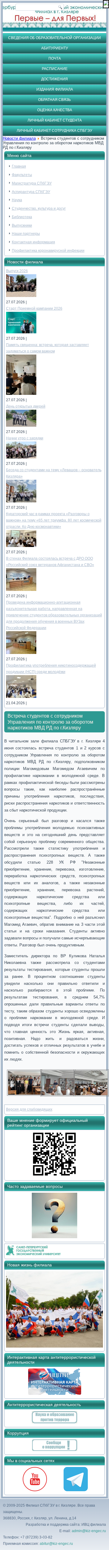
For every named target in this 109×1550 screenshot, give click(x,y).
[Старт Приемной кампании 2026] (21, 332)
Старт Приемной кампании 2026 (34, 308)
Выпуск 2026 (17, 271)
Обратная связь (54, 100)
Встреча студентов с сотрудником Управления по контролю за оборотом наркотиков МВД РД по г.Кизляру (50, 721)
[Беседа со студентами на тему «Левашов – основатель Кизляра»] (21, 501)
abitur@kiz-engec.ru (56, 1544)
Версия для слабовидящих (29, 1109)
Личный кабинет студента (55, 120)
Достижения (54, 79)
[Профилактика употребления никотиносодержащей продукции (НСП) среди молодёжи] (21, 697)
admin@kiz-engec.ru (89, 1531)
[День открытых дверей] (21, 425)
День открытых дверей (25, 406)
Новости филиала (19, 138)
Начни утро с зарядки (24, 438)
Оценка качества (54, 110)
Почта (54, 58)
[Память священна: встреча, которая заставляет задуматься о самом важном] (21, 394)
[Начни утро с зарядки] (21, 457)
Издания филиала (54, 89)
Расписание (55, 69)
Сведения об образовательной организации (54, 38)
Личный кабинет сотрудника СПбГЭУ (54, 130)
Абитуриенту (54, 48)
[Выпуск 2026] (21, 296)
